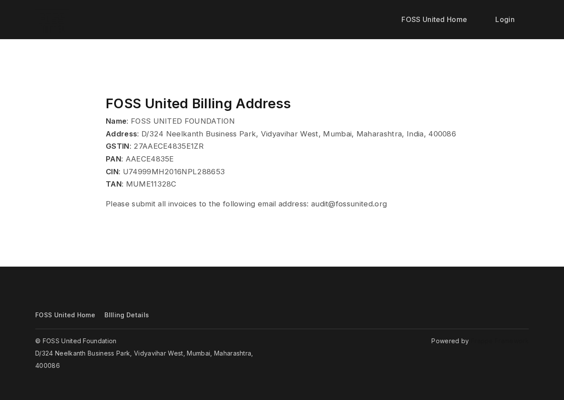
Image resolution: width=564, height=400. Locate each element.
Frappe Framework (500, 341)
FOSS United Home (434, 19)
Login (505, 19)
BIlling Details (126, 315)
